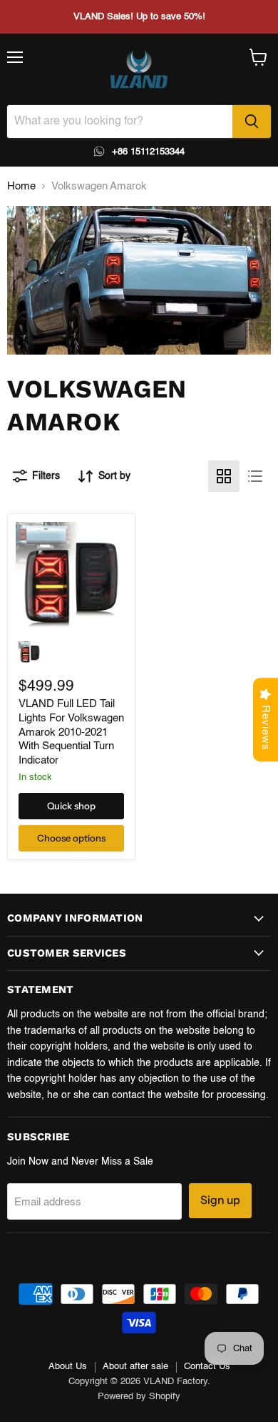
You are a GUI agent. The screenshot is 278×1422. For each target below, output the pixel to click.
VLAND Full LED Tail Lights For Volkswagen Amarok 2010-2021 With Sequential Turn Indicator (71, 732)
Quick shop (71, 805)
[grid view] (224, 476)
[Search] (251, 121)
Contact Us (207, 1366)
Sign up (220, 1200)
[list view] (255, 476)
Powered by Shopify (139, 1396)
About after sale (135, 1366)
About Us (67, 1366)
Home (21, 186)
